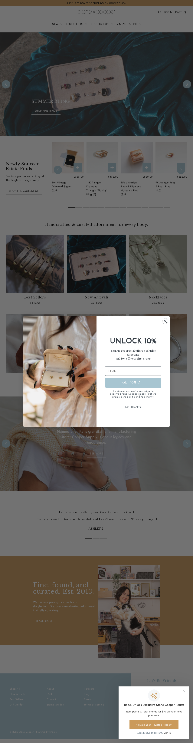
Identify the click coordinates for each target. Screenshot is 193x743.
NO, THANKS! (133, 407)
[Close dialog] (165, 321)
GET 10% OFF (133, 382)
